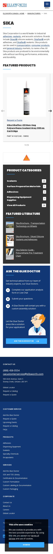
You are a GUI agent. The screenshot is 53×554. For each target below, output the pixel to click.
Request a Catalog (10, 426)
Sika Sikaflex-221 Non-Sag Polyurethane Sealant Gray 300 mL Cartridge (26, 128)
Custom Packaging (10, 489)
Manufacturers (34, 13)
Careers (6, 509)
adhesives (7, 36)
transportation (23, 45)
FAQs (5, 429)
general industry (14, 48)
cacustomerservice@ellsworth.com (23, 374)
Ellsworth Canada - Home (13, 13)
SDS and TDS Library (11, 474)
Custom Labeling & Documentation (17, 485)
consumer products (40, 45)
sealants (17, 36)
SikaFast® (39, 39)
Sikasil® (14, 39)
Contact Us (7, 502)
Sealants (6, 450)
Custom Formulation (11, 482)
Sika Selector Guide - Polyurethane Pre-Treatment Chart (29, 253)
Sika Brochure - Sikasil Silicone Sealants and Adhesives (30, 238)
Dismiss (26, 545)
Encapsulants (8, 457)
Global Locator (9, 513)
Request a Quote (14, 120)
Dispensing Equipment (12, 446)
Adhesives (7, 443)
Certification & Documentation (15, 478)
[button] (50, 111)
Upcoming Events (10, 422)
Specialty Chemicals (11, 454)
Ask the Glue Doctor (11, 415)
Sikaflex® (21, 42)
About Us (6, 506)
